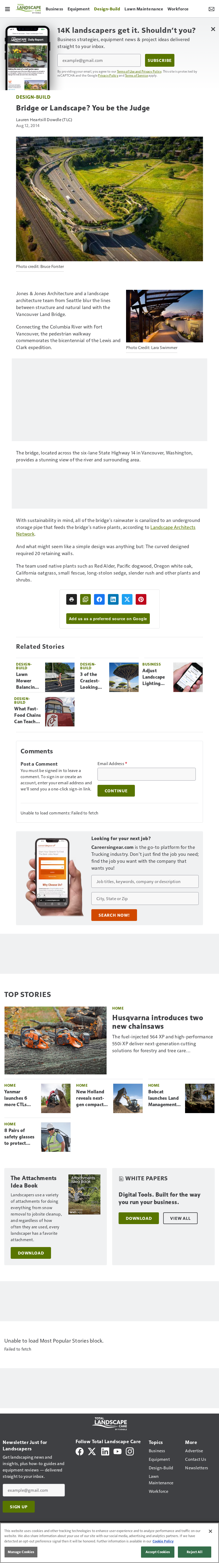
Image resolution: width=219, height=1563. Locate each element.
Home (118, 1008)
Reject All (194, 1552)
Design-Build (33, 97)
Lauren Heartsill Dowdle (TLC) (44, 119)
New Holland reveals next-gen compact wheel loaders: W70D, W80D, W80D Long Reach (92, 1098)
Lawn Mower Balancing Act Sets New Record (26, 681)
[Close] (210, 1531)
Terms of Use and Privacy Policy (139, 71)
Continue (116, 790)
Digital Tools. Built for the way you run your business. (159, 1198)
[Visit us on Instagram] (130, 1451)
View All (180, 1218)
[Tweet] (127, 599)
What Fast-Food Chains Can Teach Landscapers (27, 715)
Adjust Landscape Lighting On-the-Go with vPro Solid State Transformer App (155, 677)
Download (31, 1253)
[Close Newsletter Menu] (213, 29)
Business (151, 664)
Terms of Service (136, 75)
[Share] (99, 599)
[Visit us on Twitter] (92, 1451)
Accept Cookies (158, 1552)
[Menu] (7, 8)
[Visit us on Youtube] (118, 1451)
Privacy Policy (108, 75)
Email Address (112, 763)
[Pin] (141, 599)
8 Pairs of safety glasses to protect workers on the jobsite (19, 1137)
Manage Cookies (21, 1552)
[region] (109, 1543)
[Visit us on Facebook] (80, 1451)
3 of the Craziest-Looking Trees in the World (92, 681)
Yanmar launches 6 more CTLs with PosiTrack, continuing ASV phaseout (19, 1098)
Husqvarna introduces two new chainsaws (157, 1021)
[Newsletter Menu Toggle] (211, 8)
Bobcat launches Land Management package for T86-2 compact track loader (164, 1098)
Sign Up (19, 1506)
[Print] (71, 599)
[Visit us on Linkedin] (105, 1451)
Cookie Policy (163, 1541)
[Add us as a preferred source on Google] (85, 599)
